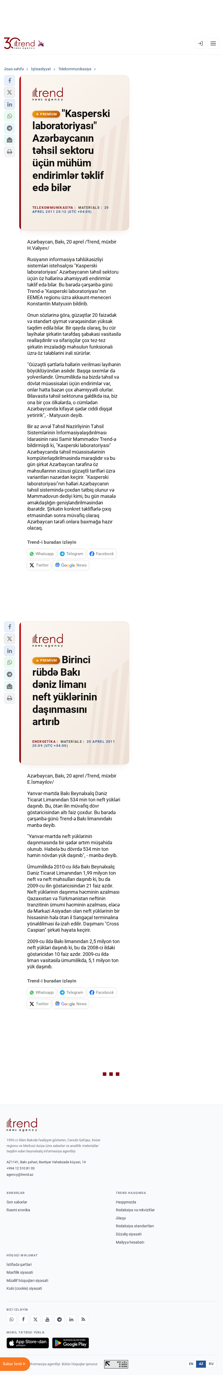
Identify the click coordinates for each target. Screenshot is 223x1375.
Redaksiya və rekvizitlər (135, 1210)
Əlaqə (121, 1218)
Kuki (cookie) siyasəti (24, 1288)
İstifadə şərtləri (19, 1264)
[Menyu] (213, 43)
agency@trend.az (20, 1174)
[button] (9, 80)
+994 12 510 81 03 (21, 1168)
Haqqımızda (126, 1202)
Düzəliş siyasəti (128, 1234)
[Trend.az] (24, 43)
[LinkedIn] (71, 1319)
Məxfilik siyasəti (20, 1272)
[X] (35, 1319)
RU (211, 1364)
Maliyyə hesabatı (130, 1242)
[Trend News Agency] (22, 1124)
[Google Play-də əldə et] (70, 1343)
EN (191, 1364)
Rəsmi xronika (18, 1210)
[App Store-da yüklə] (28, 1343)
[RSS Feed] (83, 1319)
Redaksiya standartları (135, 1226)
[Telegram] (59, 1319)
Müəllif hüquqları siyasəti (27, 1280)
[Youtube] (47, 1319)
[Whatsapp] (11, 1319)
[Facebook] (23, 1319)
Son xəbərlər (17, 1202)
